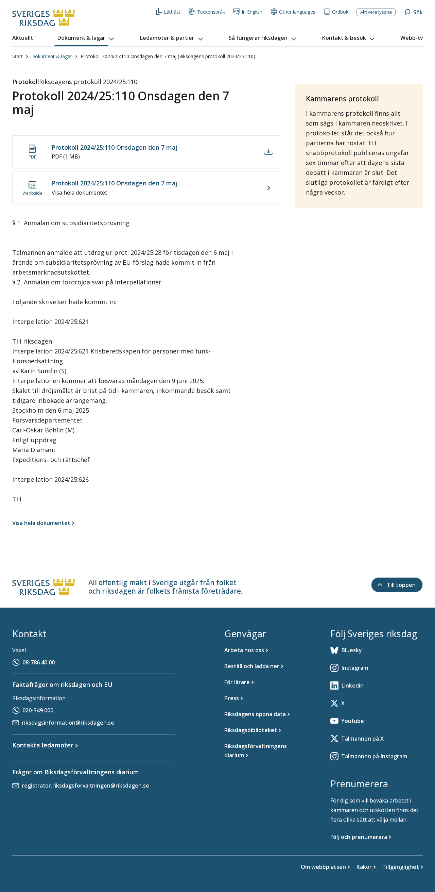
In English (252, 12)
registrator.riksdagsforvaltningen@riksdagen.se (85, 785)
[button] (86, 38)
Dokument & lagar (51, 56)
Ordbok (340, 12)
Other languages (297, 12)
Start (17, 56)
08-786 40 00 (38, 662)
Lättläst (172, 12)
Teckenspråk (211, 12)
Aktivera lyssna (376, 12)
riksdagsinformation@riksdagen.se (68, 722)
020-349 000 (37, 710)
